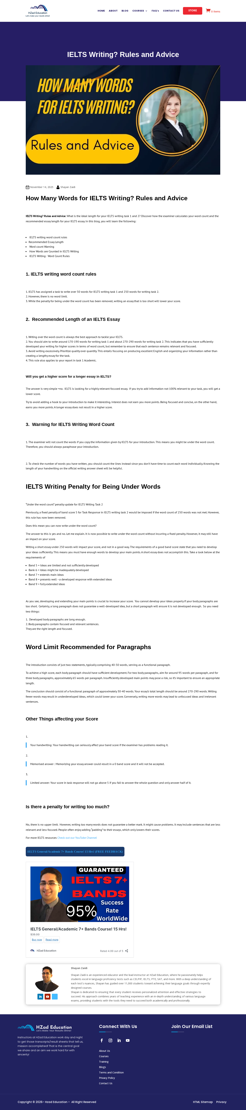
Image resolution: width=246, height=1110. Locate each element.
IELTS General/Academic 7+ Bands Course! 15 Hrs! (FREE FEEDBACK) (75, 851)
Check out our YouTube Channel (77, 837)
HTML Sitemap (203, 1102)
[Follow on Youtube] (47, 997)
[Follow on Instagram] (110, 1040)
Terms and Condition (111, 1072)
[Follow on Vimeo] (55, 997)
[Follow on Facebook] (101, 1040)
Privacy (221, 1102)
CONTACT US (171, 11)
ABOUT (113, 11)
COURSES (138, 11)
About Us (104, 1051)
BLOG (125, 11)
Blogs (102, 1067)
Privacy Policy (107, 1078)
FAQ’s (155, 11)
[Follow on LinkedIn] (40, 997)
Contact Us (105, 1083)
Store (192, 10)
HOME (101, 11)
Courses (104, 1056)
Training (104, 1061)
